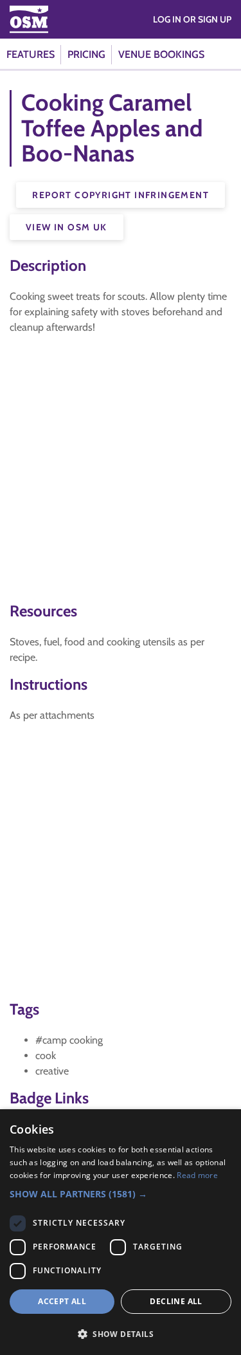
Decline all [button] (176, 1301)
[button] (120, 1194)
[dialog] (120, 1232)
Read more (197, 1175)
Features (30, 54)
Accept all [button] (62, 1301)
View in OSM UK (66, 227)
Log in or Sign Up (192, 19)
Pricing (86, 54)
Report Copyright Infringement (120, 195)
